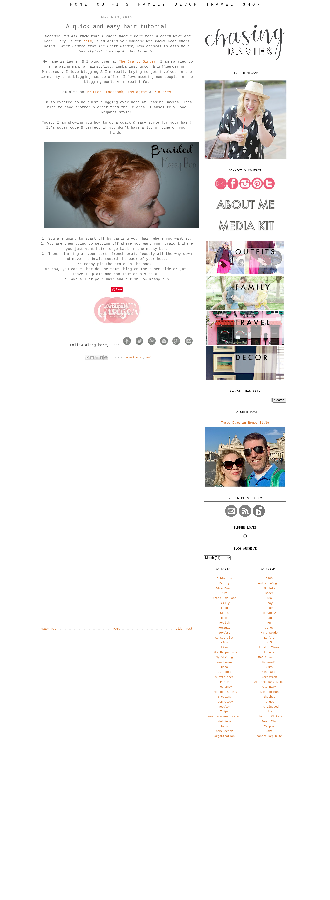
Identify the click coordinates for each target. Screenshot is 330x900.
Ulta (269, 711)
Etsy (269, 608)
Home (116, 629)
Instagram (137, 92)
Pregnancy (224, 687)
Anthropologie (269, 583)
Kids (224, 642)
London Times (269, 647)
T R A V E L (219, 4)
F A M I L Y (151, 4)
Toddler (224, 706)
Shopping (224, 697)
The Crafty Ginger (137, 62)
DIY (224, 593)
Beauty (224, 583)
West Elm (269, 721)
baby (224, 726)
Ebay (269, 603)
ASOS (269, 578)
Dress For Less (224, 598)
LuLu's (269, 652)
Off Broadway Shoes (269, 682)
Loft (269, 642)
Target (269, 702)
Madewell (269, 662)
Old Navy (269, 687)
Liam (224, 647)
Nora (224, 667)
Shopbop (269, 697)
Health (224, 623)
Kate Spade (269, 632)
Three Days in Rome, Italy (245, 423)
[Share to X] (96, 357)
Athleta (269, 588)
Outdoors (224, 672)
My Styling (224, 657)
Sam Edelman (269, 692)
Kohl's (269, 638)
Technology (224, 702)
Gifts (224, 613)
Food (224, 608)
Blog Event (224, 588)
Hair (149, 357)
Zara (269, 731)
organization (224, 736)
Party (224, 682)
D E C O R (185, 4)
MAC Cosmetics (269, 657)
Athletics (224, 578)
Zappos (269, 726)
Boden (269, 593)
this (87, 41)
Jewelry (224, 632)
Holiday (224, 628)
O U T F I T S (112, 4)
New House (224, 662)
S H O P (251, 4)
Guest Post (134, 357)
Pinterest (163, 92)
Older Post (184, 629)
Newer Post (49, 629)
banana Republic (269, 736)
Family (224, 603)
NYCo (269, 667)
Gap (269, 618)
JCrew (269, 628)
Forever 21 (269, 613)
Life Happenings (224, 652)
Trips (224, 711)
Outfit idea (224, 677)
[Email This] (87, 357)
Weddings (224, 721)
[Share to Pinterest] (105, 357)
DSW (269, 598)
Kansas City (224, 638)
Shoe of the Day (224, 692)
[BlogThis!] (92, 357)
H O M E (78, 4)
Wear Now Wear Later (224, 716)
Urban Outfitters (269, 716)
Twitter (93, 92)
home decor (224, 731)
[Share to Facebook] (101, 357)
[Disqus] (117, 434)
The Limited (269, 706)
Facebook (114, 92)
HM (269, 623)
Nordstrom (269, 677)
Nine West (269, 672)
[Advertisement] (245, 780)
